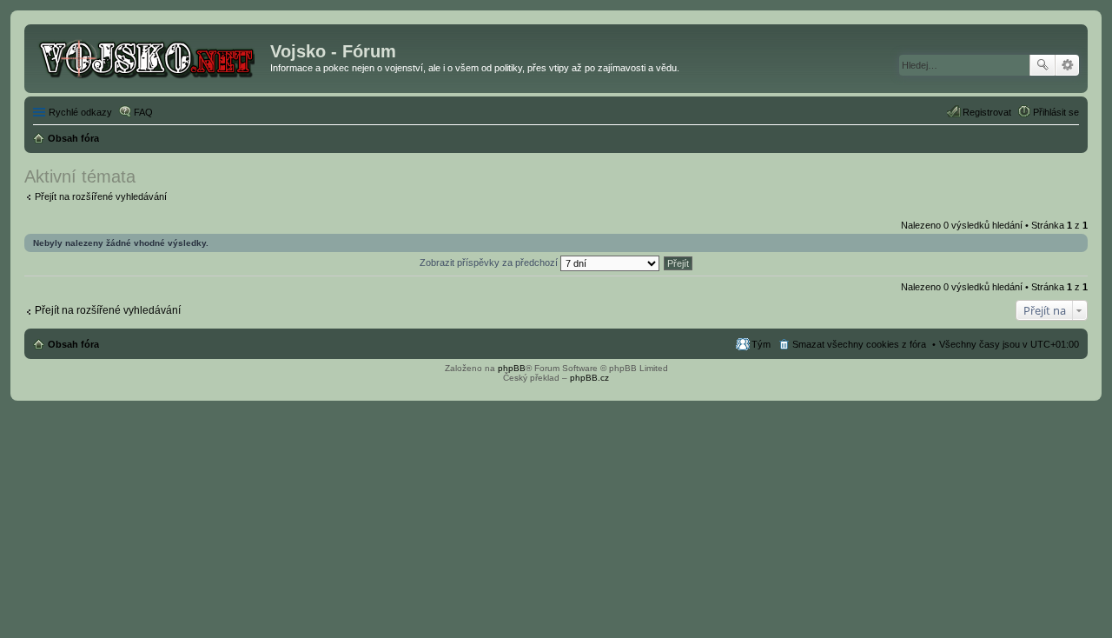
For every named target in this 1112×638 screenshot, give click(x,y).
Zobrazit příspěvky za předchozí (490, 262)
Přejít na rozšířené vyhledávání (101, 196)
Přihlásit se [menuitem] (1056, 112)
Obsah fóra (73, 344)
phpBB (512, 368)
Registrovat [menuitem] (987, 112)
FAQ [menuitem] (143, 112)
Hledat (1042, 65)
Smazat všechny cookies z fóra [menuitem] (859, 344)
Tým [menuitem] (761, 344)
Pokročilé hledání (1067, 65)
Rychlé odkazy (80, 112)
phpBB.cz (589, 377)
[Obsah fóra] (149, 56)
